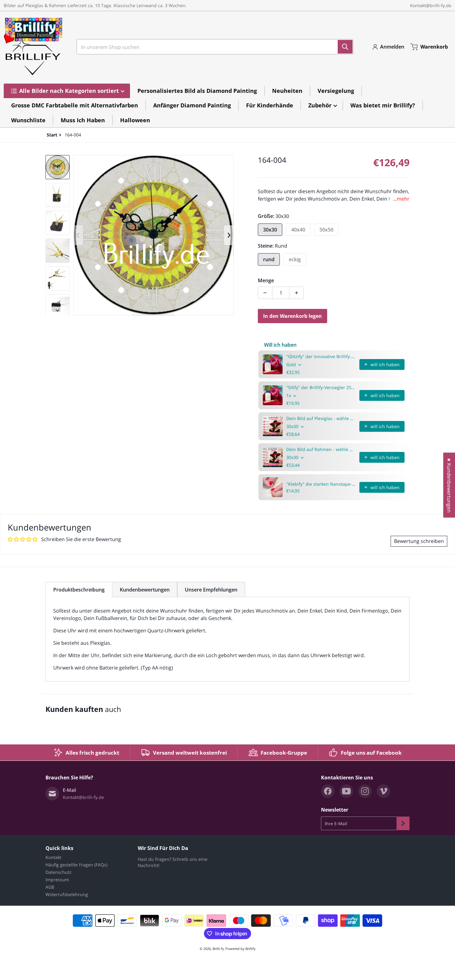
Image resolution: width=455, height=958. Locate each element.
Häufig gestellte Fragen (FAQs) (76, 865)
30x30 (270, 229)
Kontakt (53, 857)
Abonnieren (403, 823)
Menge (266, 280)
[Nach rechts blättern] (57, 310)
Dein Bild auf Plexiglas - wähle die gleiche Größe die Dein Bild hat (321, 418)
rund (269, 259)
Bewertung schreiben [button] (419, 541)
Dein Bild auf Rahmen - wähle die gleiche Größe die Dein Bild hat (321, 449)
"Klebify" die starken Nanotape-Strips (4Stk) (321, 484)
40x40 (298, 229)
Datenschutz (59, 872)
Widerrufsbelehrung (67, 894)
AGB (50, 887)
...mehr (401, 198)
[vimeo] (383, 791)
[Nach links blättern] (78, 235)
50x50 (326, 229)
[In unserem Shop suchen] (345, 47)
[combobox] (212, 47)
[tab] (79, 589)
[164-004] (58, 167)
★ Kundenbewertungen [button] (449, 485)
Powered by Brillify (240, 948)
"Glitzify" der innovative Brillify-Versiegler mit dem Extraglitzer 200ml (321, 356)
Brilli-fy (218, 948)
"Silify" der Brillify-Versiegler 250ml (321, 387)
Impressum (57, 879)
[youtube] (346, 791)
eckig (295, 259)
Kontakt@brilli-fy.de (430, 5)
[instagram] (365, 791)
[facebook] (328, 791)
